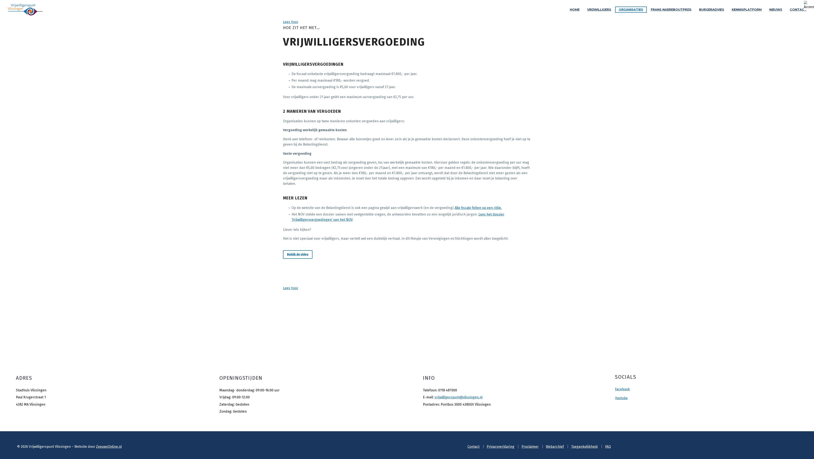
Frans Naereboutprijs (671, 9)
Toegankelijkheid (584, 447)
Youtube (621, 398)
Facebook (622, 389)
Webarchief (555, 447)
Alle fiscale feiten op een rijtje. (478, 208)
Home (575, 9)
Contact (798, 9)
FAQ (608, 447)
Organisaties (631, 9)
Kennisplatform (747, 9)
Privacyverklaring (500, 447)
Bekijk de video (297, 254)
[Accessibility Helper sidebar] (809, 5)
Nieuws (775, 9)
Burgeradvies (711, 9)
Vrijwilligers (599, 9)
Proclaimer (530, 447)
